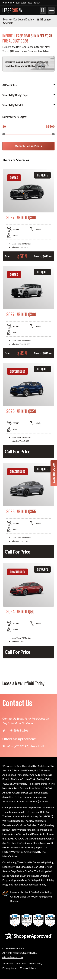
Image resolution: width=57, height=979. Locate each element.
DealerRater (37, 892)
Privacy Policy (10, 967)
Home (7, 19)
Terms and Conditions (14, 963)
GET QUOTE (42, 175)
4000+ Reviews (34, 3)
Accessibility (35, 963)
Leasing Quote (53, 473)
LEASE (12, 10)
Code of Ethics (28, 967)
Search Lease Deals (28, 146)
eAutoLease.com (12, 957)
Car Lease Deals (22, 19)
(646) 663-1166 (43, 10)
